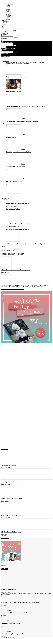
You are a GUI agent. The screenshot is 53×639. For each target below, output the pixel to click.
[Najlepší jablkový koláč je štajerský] (26, 529)
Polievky (8, 10)
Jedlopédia (5, 22)
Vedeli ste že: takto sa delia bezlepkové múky (18, 223)
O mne (4, 24)
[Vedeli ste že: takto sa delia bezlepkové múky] (13, 221)
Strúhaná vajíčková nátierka (14, 181)
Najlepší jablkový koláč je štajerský (11, 532)
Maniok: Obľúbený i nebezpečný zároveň (18, 203)
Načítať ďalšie (4, 535)
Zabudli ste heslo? (4, 33)
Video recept (9, 17)
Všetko (7, 62)
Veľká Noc (8, 15)
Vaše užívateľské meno (18, 29)
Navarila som (6, 3)
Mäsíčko (8, 9)
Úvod (2, 250)
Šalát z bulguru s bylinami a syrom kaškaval (18, 152)
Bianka (2, 272)
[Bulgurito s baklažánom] (13, 193)
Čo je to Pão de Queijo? (13, 209)
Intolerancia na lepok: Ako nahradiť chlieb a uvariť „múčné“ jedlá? (25, 106)
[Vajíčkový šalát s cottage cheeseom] (15, 164)
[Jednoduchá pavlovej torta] (13, 88)
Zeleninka (8, 19)
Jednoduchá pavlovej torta (13, 91)
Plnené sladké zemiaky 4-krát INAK (11, 515)
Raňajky (8, 11)
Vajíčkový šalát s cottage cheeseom (15, 166)
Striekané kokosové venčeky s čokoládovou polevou (15, 270)
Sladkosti (8, 14)
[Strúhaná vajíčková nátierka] (15, 178)
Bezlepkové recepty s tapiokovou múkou (17, 229)
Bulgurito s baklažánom (13, 195)
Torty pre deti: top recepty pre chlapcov (17, 77)
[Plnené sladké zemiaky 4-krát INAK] (26, 512)
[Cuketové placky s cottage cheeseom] (6, 620)
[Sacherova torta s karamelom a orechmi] (26, 495)
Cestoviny (8, 6)
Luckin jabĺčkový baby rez (8, 465)
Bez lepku (8, 5)
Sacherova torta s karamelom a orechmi (12, 498)
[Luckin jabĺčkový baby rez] (26, 462)
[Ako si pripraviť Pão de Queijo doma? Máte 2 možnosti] (15, 118)
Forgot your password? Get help (8, 48)
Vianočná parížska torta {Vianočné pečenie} (13, 482)
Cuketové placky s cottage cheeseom (11, 623)
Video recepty (6, 21)
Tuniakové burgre (11, 137)
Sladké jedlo (8, 12)
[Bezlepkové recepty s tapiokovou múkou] (12, 226)
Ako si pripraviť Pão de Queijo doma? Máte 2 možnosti (22, 121)
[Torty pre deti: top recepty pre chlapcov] (13, 74)
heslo (14, 30)
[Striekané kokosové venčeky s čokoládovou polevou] (6, 267)
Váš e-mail (15, 37)
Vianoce (8, 16)
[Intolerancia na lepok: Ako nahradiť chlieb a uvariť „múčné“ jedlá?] (13, 103)
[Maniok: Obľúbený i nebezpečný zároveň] (9, 201)
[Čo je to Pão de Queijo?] (11, 206)
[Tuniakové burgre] (15, 134)
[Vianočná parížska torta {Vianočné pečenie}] (26, 479)
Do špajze (8, 8)
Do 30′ (4, 20)
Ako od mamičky (10, 4)
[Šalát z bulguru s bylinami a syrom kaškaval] (15, 149)
